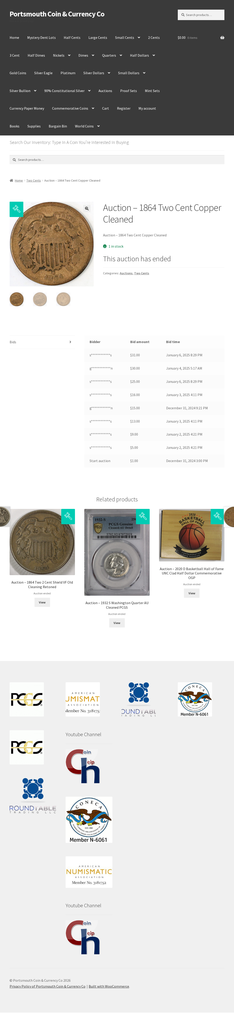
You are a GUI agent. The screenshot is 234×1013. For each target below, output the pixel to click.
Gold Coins (18, 73)
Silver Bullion (20, 90)
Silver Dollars (93, 73)
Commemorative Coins (70, 108)
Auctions (105, 90)
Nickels (58, 55)
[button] (86, 208)
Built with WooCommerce (109, 986)
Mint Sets (152, 90)
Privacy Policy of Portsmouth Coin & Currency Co (47, 986)
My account (147, 108)
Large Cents (97, 37)
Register (123, 108)
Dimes (83, 55)
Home (14, 37)
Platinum (68, 73)
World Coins (84, 126)
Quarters (109, 55)
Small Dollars (128, 73)
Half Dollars (139, 55)
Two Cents (34, 180)
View (42, 602)
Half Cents (72, 37)
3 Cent (15, 55)
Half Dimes (36, 55)
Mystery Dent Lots (41, 37)
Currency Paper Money (27, 108)
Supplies (34, 126)
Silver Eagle (43, 73)
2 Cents (154, 37)
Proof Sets (128, 90)
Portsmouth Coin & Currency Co (57, 14)
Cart (105, 108)
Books (14, 126)
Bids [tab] (13, 342)
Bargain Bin (58, 126)
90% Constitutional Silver (64, 90)
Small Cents (124, 37)
